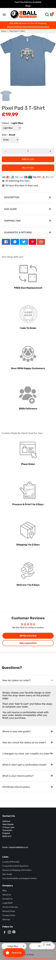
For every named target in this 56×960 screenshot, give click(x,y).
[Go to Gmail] (41, 242)
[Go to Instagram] (9, 932)
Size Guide (7, 874)
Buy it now (28, 167)
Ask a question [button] (28, 643)
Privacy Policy (8, 915)
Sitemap (6, 919)
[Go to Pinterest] (32, 242)
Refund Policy (8, 911)
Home (3, 31)
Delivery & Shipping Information (17, 870)
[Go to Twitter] (24, 242)
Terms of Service (10, 907)
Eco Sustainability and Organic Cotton (19, 878)
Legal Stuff (7, 903)
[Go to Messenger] (15, 242)
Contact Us (7, 899)
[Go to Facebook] (6, 242)
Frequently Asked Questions (15, 866)
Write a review (28, 635)
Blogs (28, 6)
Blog (4, 890)
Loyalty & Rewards (11, 862)
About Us (6, 894)
